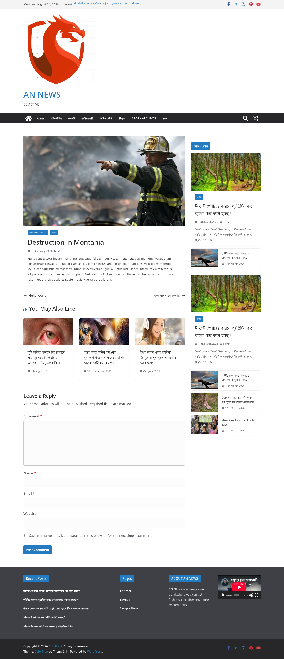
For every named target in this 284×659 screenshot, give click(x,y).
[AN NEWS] (28, 118)
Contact (125, 591)
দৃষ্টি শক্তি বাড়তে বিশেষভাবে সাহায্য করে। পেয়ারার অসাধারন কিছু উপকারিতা (46, 357)
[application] (239, 587)
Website (29, 513)
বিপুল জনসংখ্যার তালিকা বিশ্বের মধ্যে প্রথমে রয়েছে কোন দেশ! (158, 357)
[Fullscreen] (256, 595)
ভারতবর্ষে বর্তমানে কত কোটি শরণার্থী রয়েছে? (238, 422)
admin (60, 251)
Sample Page (129, 608)
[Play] (223, 595)
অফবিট (71, 118)
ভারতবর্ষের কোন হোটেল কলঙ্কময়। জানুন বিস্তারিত (48, 626)
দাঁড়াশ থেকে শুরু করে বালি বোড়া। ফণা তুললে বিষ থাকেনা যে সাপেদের (107, 4)
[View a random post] (256, 118)
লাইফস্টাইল (56, 118)
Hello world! (37, 295)
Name (29, 473)
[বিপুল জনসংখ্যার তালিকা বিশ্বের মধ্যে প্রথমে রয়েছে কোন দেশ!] (160, 321)
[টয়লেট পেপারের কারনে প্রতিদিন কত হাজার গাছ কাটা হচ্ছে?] (226, 172)
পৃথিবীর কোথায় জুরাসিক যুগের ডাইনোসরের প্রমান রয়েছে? (235, 255)
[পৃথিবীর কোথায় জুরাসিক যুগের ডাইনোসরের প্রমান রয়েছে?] (204, 259)
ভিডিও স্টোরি (106, 118)
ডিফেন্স (122, 118)
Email (29, 493)
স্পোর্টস (54, 232)
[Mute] (251, 595)
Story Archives (144, 118)
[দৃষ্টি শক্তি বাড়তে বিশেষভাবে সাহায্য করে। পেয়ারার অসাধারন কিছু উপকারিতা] (48, 321)
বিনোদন (40, 118)
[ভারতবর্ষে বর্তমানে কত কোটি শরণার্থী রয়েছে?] (204, 425)
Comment (32, 416)
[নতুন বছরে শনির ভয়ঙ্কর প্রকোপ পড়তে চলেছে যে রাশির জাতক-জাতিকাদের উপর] (104, 321)
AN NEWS (42, 94)
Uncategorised (37, 232)
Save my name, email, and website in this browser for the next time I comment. (90, 535)
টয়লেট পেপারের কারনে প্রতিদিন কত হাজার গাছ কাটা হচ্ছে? (223, 209)
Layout (125, 600)
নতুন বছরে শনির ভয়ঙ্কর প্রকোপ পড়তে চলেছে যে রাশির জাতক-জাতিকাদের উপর (104, 357)
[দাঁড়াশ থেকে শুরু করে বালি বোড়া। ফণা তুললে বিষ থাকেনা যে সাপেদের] (204, 403)
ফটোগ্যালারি (87, 118)
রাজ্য (165, 118)
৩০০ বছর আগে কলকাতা (167, 295)
